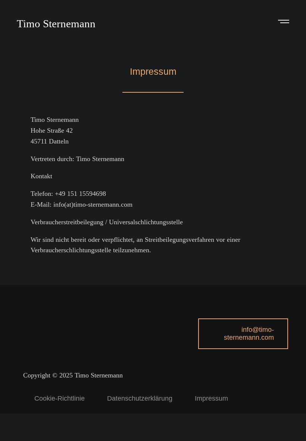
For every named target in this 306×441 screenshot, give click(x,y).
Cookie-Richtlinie (59, 398)
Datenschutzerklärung (139, 398)
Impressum (211, 398)
